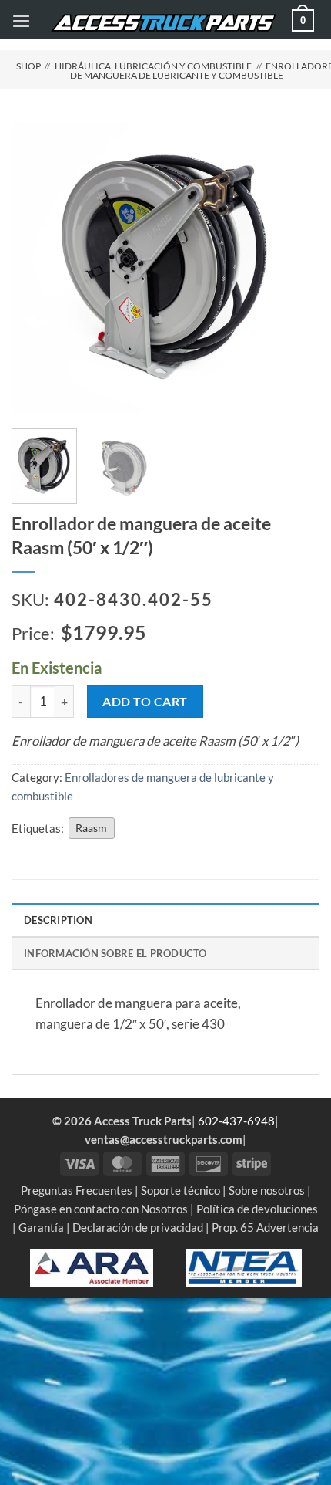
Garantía (41, 1227)
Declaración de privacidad (137, 1227)
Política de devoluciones (257, 1209)
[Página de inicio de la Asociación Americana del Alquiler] (91, 1266)
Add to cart (144, 701)
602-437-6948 (236, 1121)
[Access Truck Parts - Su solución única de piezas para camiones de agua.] (163, 23)
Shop (28, 66)
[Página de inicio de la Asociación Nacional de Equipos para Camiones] (244, 1266)
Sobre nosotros (267, 1190)
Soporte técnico (180, 1190)
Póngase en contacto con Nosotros (101, 1209)
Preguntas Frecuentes (76, 1190)
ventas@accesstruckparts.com (163, 1139)
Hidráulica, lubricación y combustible (153, 66)
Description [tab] (58, 920)
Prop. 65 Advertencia (265, 1227)
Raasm (91, 827)
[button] (21, 21)
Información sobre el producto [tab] (115, 953)
